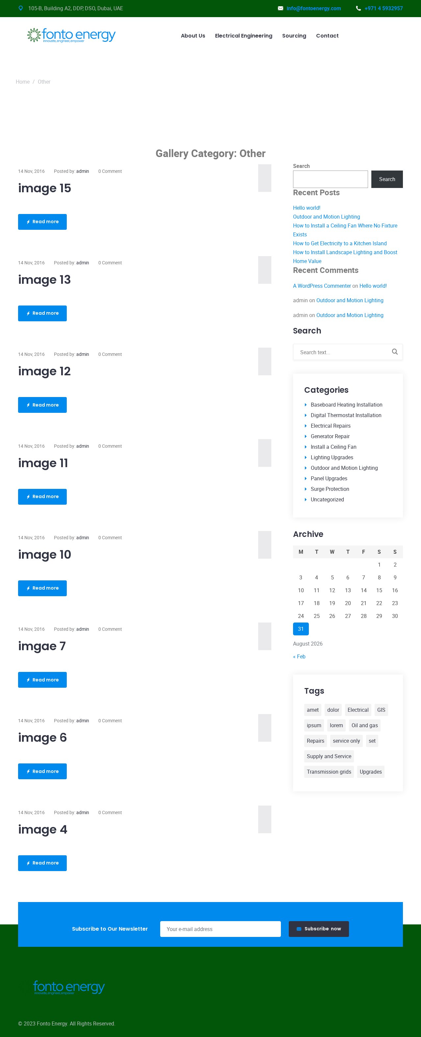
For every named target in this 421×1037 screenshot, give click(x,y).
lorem (336, 725)
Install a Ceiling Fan (334, 446)
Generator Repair (330, 436)
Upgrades (371, 771)
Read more (46, 221)
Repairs (315, 740)
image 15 (44, 188)
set (372, 740)
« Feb (299, 656)
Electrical (358, 709)
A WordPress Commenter (322, 285)
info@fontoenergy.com (314, 8)
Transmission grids (329, 771)
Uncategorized (327, 499)
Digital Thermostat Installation (346, 415)
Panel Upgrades (329, 478)
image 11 (43, 463)
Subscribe (323, 928)
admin (82, 171)
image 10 (44, 554)
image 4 (42, 829)
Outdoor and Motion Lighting (326, 216)
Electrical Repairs (331, 425)
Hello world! (306, 207)
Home (23, 81)
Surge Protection (330, 488)
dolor (333, 709)
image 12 (44, 371)
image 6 (42, 737)
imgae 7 (42, 646)
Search (301, 166)
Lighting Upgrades (332, 457)
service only (346, 740)
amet (313, 709)
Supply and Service (329, 756)
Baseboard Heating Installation (347, 404)
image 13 (44, 279)
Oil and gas (365, 725)
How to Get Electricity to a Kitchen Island (340, 243)
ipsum (314, 725)
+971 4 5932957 (384, 8)
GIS (381, 709)
